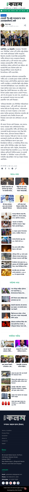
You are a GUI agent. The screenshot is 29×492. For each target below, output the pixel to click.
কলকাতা (13, 11)
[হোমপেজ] (1, 10)
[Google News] (18, 483)
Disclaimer (5, 435)
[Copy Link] (15, 168)
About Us (4, 438)
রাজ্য (9, 11)
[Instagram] (14, 483)
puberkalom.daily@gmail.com (14, 474)
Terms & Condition (7, 430)
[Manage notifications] (25, 488)
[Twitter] (7, 483)
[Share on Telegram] (12, 168)
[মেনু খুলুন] (27, 11)
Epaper (4, 443)
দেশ (20, 11)
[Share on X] (9, 168)
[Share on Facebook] (5, 168)
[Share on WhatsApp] (2, 168)
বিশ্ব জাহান (24, 11)
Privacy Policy (5, 433)
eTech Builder (18, 490)
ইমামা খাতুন (8, 24)
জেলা (17, 11)
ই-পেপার (5, 11)
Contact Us (5, 441)
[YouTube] (10, 483)
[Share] (25, 25)
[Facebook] (3, 483)
